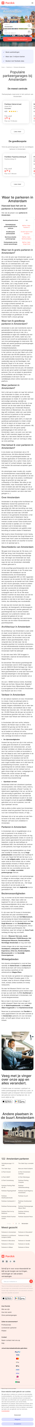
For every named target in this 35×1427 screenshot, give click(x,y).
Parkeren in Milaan (7, 1247)
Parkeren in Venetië (24, 1240)
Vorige (9, 1223)
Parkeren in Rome (23, 1247)
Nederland (9, 67)
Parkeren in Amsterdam (8, 1232)
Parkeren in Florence (7, 1244)
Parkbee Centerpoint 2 (8, 1201)
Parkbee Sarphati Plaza (25, 1216)
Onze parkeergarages (9, 1315)
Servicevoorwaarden (8, 1389)
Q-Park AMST (5, 1177)
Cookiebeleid (5, 1411)
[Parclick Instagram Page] (2, 1261)
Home (3, 67)
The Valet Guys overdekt (26, 1163)
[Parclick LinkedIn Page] (6, 1261)
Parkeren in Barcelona (8, 1240)
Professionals (6, 1325)
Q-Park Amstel (6, 1172)
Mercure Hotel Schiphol (25, 1168)
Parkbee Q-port (23, 1196)
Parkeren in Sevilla (23, 1244)
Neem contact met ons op (10, 1340)
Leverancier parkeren (8, 1328)
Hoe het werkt (6, 1312)
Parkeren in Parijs (23, 1235)
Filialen (3, 1331)
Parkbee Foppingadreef (8, 1190)
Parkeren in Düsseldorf (25, 1232)
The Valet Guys (6, 1168)
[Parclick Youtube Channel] (14, 1261)
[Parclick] (8, 2)
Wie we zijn (5, 1309)
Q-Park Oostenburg (7, 1180)
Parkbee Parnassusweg (8, 1206)
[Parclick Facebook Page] (10, 1261)
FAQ (2, 1343)
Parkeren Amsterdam (19, 67)
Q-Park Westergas (24, 1177)
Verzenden (25, 1223)
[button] (17, 25)
